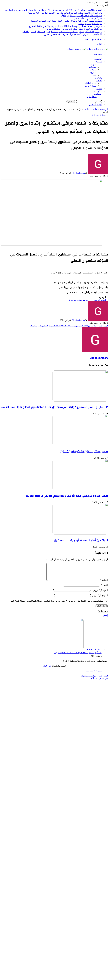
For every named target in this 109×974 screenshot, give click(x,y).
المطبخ (99, 61)
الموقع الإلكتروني (100, 595)
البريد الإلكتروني (99, 590)
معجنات (93, 67)
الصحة (99, 80)
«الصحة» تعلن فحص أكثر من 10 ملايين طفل (81, 15)
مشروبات (92, 72)
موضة (99, 88)
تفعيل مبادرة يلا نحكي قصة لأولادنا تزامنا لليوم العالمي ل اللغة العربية (67, 495)
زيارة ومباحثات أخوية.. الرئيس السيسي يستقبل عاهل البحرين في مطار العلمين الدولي (62, 31)
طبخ (95, 75)
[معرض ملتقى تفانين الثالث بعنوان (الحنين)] (80, 445)
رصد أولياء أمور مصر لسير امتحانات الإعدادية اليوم (78, 652)
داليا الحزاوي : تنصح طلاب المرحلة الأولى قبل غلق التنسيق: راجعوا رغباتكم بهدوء (65, 13)
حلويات (93, 64)
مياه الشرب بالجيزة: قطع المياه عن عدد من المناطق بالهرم (74, 29)
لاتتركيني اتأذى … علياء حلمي (88, 18)
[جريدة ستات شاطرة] (86, 49)
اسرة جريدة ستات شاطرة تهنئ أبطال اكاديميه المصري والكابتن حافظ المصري (65, 26)
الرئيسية (98, 59)
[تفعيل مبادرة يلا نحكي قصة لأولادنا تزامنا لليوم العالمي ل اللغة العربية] (80, 489)
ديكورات (98, 91)
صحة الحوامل (90, 86)
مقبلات (93, 69)
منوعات (98, 78)
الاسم (104, 585)
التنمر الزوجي (99, 300)
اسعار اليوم (91, 96)
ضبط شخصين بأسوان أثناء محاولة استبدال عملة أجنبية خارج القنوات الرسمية (66, 21)
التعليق (104, 580)
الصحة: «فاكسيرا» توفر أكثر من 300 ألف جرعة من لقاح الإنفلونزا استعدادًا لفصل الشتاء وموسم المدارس (53, 10)
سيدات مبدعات (92, 109)
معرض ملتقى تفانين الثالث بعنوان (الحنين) (84, 451)
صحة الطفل (91, 83)
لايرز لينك (47, 666)
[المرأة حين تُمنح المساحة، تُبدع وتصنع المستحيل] (80, 534)
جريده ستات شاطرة (78, 300)
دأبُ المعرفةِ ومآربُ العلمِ (90, 23)
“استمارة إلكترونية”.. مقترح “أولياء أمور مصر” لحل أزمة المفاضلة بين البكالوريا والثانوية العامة (54, 407)
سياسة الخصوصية (93, 670)
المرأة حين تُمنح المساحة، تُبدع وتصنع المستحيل (81, 540)
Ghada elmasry (78, 173)
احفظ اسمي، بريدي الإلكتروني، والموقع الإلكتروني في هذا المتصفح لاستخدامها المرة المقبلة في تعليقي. (56, 601)
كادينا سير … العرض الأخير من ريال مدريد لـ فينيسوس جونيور (73, 34)
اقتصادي (98, 94)
